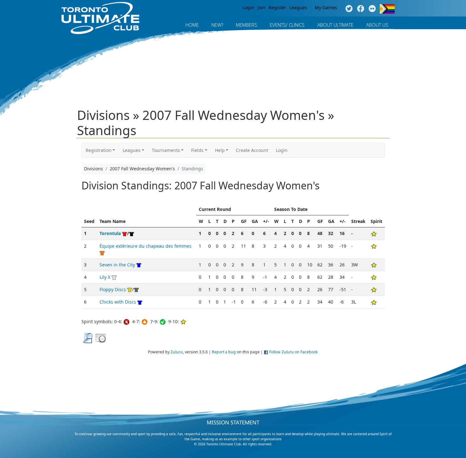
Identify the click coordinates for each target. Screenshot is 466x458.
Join (261, 7)
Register (277, 7)
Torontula (110, 233)
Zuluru (177, 352)
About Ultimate (335, 25)
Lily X (105, 277)
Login (248, 7)
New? (217, 25)
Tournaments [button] (166, 150)
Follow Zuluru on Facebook (293, 352)
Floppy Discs (113, 289)
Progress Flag (387, 9)
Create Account (252, 150)
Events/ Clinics (287, 25)
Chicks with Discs (118, 302)
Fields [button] (197, 150)
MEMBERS (246, 25)
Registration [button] (99, 150)
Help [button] (220, 150)
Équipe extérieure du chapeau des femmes (145, 246)
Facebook (360, 9)
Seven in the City (117, 265)
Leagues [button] (131, 150)
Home (192, 25)
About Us (377, 25)
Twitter (349, 9)
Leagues (298, 7)
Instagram (372, 9)
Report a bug (224, 352)
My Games (326, 7)
